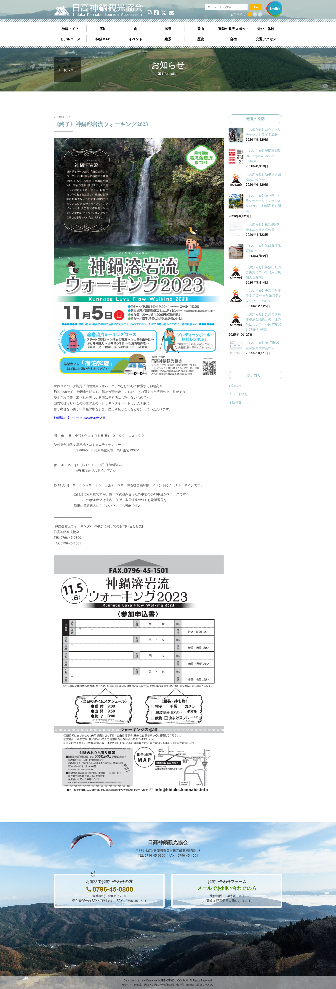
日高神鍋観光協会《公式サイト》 (98, 10)
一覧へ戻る (69, 69)
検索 (256, 7)
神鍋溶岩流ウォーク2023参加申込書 (80, 417)
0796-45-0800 (113, 889)
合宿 (233, 38)
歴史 (200, 38)
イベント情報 (238, 393)
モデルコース (70, 38)
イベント (135, 38)
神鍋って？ (70, 28)
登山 (200, 28)
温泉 (168, 28)
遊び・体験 (266, 28)
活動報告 (235, 402)
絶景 (168, 38)
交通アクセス (266, 38)
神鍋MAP (103, 38)
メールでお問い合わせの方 (227, 887)
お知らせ (235, 385)
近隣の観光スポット (233, 28)
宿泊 (102, 28)
